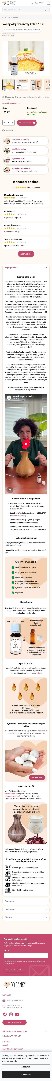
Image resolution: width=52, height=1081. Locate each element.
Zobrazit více (26, 254)
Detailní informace (9, 103)
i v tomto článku (36, 673)
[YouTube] (17, 1014)
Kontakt (6, 1042)
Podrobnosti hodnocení (32, 30)
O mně (5, 1045)
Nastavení (26, 1067)
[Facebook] (4, 1014)
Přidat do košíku (25, 123)
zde (15, 1061)
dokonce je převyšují (18, 516)
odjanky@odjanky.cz (15, 1000)
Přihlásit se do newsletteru (14, 970)
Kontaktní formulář (14, 1022)
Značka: (8, 36)
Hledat (46, 9)
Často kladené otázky (12, 1049)
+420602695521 (14, 1006)
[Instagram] (10, 1014)
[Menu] (49, 3)
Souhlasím (26, 1075)
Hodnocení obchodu (26, 182)
